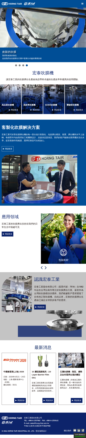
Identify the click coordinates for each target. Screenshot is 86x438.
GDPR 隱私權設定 (80, 434)
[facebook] (82, 430)
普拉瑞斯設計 (41, 431)
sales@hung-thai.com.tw (39, 423)
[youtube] (74, 430)
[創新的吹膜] (16, 65)
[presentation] (42, 267)
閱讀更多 (8, 149)
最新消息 (43, 347)
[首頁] (18, 3)
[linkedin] (78, 430)
